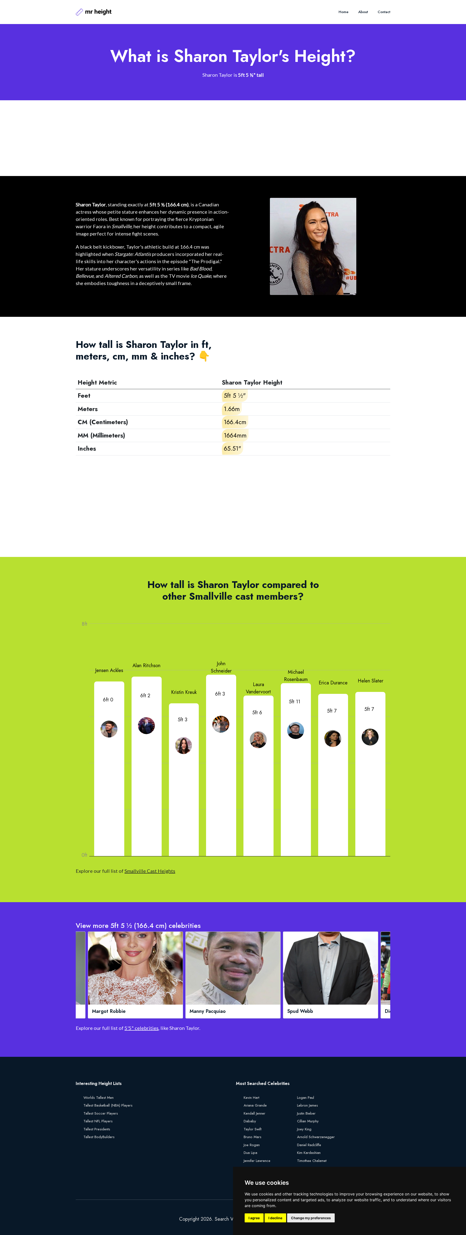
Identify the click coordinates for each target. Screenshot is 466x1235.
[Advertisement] (221, 138)
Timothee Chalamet (311, 1160)
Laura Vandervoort (258, 688)
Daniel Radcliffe (309, 1145)
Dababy (250, 1121)
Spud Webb (203, 1011)
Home (344, 12)
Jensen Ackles (109, 670)
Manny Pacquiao (110, 1011)
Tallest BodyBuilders (99, 1137)
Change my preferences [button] (311, 1218)
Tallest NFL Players (98, 1121)
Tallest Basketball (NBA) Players (108, 1105)
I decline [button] (275, 1218)
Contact (384, 12)
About (363, 12)
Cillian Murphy (308, 1121)
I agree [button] (254, 1218)
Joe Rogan (252, 1145)
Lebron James (307, 1105)
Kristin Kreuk (184, 692)
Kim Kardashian (309, 1152)
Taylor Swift (252, 1129)
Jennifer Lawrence (257, 1160)
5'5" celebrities (141, 1028)
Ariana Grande (255, 1105)
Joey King (304, 1129)
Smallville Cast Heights (150, 871)
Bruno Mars (252, 1137)
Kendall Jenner (254, 1113)
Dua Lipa (250, 1152)
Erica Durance (333, 682)
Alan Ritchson (146, 665)
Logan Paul (305, 1097)
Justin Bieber (306, 1113)
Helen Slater (370, 680)
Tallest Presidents (96, 1129)
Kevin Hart (251, 1097)
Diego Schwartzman (309, 1011)
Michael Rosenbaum (296, 676)
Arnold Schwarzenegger (316, 1137)
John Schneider (221, 667)
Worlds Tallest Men (98, 1097)
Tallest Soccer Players (100, 1113)
